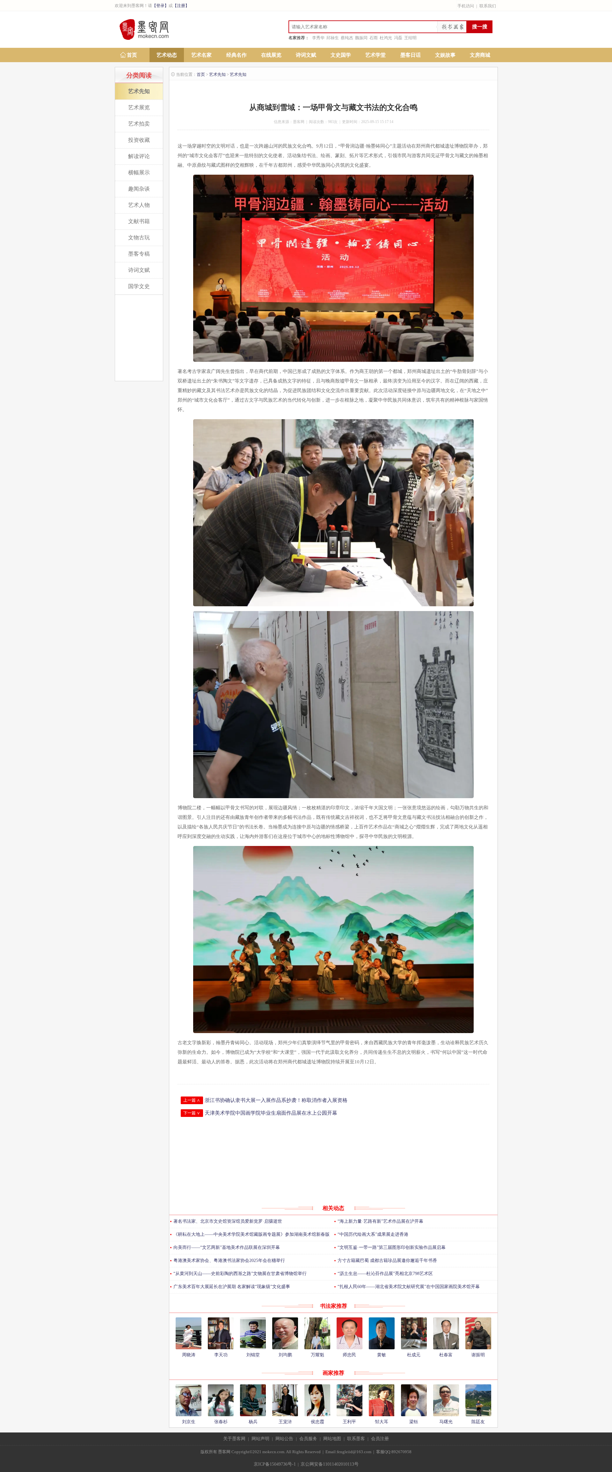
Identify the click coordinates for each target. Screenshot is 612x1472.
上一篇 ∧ (191, 1100)
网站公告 (284, 1438)
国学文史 (139, 286)
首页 (132, 55)
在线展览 (271, 55)
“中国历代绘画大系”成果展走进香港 (373, 1234)
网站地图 (332, 1438)
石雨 (373, 37)
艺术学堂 (375, 55)
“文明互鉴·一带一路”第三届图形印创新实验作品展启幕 (392, 1247)
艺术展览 (139, 108)
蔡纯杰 (347, 37)
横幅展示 (139, 173)
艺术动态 (167, 55)
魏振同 (361, 37)
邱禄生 (332, 37)
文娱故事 (445, 55)
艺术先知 (139, 91)
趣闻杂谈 (139, 189)
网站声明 (260, 1438)
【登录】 (160, 5)
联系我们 (487, 6)
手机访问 (465, 6)
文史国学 (341, 55)
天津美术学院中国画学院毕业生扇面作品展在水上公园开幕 (271, 1113)
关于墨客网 (234, 1438)
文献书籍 (139, 221)
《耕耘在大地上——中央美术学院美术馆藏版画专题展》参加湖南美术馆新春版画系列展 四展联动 (249, 1236)
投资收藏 (139, 140)
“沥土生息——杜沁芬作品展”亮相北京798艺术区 (385, 1273)
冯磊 (398, 37)
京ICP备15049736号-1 (275, 1464)
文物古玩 (139, 238)
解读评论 (139, 156)
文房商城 (480, 55)
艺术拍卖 (139, 124)
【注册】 (181, 5)
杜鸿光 (386, 37)
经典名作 (236, 55)
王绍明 (410, 37)
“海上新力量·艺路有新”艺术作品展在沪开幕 (380, 1221)
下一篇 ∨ (191, 1113)
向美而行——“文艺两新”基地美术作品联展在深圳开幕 (226, 1247)
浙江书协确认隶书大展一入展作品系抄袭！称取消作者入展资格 (276, 1100)
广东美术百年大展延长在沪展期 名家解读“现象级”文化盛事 (231, 1286)
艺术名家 (201, 55)
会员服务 (308, 1438)
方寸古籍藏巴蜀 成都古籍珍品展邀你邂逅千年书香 (387, 1260)
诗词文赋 (306, 55)
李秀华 (318, 37)
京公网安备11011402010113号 (330, 1464)
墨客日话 (410, 55)
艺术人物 (139, 205)
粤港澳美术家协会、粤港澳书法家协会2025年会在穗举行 (229, 1260)
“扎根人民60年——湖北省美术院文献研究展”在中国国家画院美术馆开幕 (409, 1286)
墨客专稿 (139, 254)
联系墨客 (356, 1438)
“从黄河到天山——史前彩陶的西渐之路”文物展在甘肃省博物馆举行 (240, 1273)
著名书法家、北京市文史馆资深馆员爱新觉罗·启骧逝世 (227, 1221)
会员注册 (380, 1438)
